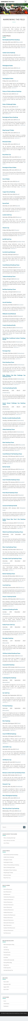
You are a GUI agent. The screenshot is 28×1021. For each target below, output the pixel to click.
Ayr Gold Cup (6, 693)
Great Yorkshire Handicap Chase (11, 479)
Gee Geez (6, 947)
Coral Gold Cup (7, 585)
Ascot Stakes (6, 179)
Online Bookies (7, 954)
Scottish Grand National (9, 252)
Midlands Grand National (9, 313)
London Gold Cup (7, 215)
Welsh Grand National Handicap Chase (13, 532)
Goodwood (19, 786)
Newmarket (21, 667)
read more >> (5, 74)
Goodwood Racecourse (9, 909)
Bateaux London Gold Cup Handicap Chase (14, 772)
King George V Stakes (8, 130)
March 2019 (6, 989)
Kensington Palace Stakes (9, 167)
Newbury (18, 217)
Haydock (21, 456)
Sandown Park (20, 241)
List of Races (6, 843)
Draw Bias (6, 957)
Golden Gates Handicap (9, 52)
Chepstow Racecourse (8, 899)
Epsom (17, 206)
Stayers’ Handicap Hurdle (9, 596)
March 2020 (6, 981)
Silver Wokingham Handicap (10, 795)
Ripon (19, 736)
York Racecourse (7, 933)
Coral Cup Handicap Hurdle (10, 388)
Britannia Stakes (7, 141)
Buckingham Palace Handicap (10, 117)
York (19, 723)
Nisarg (25, 1013)
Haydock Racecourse (8, 912)
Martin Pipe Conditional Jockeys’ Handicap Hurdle (14, 338)
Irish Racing (6, 949)
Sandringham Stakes (8, 78)
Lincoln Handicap (7, 302)
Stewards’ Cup (6, 784)
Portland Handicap (7, 705)
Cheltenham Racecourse (9, 897)
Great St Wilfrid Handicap (9, 734)
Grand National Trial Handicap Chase (12, 454)
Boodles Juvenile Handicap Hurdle (12, 418)
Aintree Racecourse (8, 889)
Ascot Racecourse (7, 891)
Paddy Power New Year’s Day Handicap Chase (14, 520)
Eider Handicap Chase (8, 442)
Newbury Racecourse (8, 917)
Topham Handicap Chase (9, 276)
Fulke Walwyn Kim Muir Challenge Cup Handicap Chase (14, 376)
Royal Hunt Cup (7, 154)
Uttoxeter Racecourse (8, 930)
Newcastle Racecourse (9, 920)
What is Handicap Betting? (9, 837)
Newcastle (19, 42)
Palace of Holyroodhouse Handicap (12, 91)
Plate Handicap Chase (8, 362)
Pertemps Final (6, 351)
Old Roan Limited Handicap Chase (11, 653)
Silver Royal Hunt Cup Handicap (11, 808)
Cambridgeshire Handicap (9, 677)
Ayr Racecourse (7, 894)
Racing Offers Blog (8, 962)
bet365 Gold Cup (7, 239)
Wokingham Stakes (8, 65)
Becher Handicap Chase (9, 573)
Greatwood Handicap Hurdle (10, 609)
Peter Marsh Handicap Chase (10, 492)
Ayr (17, 254)
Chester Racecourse (8, 902)
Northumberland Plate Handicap (11, 39)
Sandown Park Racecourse (9, 927)
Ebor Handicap (6, 721)
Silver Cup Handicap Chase (10, 547)
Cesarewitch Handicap (8, 664)
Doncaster (20, 305)
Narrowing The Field (7, 1)
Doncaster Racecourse (8, 904)
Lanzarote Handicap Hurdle (10, 505)
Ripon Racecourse (7, 925)
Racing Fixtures (7, 952)
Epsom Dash (6, 203)
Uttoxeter (19, 316)
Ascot (18, 55)
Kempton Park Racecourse (9, 915)
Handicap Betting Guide (9, 960)
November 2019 (7, 984)
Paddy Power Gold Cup (9, 624)
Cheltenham (19, 327)
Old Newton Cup (7, 759)
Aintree (18, 267)
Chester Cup (6, 227)
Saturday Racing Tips (8, 970)
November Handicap (8, 638)
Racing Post (6, 965)
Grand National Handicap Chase (11, 265)
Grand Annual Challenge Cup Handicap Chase (14, 403)
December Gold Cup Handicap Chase (12, 558)
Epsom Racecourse (8, 907)
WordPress (17, 1013)
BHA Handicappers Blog (9, 944)
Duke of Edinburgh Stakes (9, 104)
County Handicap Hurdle (9, 325)
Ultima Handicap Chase (9, 429)
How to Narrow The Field (9, 840)
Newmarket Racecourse (9, 922)
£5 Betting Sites (7, 967)
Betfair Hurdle (6, 466)
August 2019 (6, 987)
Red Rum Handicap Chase (9, 289)
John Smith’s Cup (7, 747)
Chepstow (5, 536)
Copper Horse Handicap (9, 192)
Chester (17, 230)
